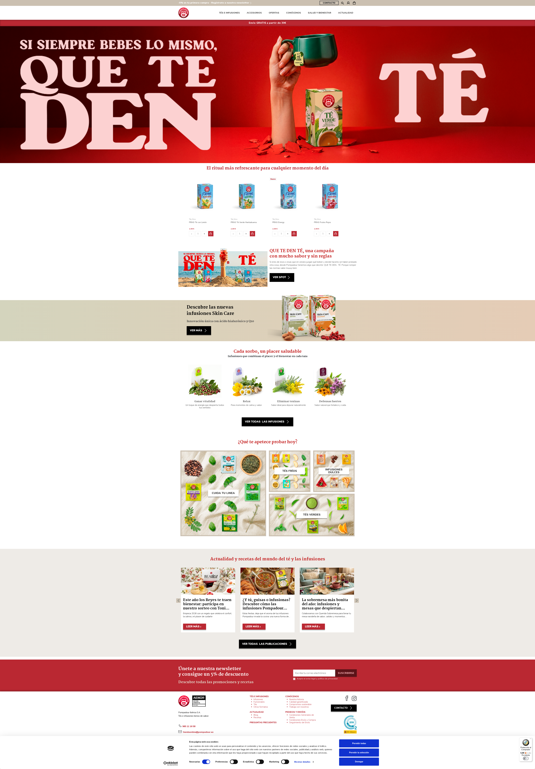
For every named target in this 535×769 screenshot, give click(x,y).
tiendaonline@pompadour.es (197, 732)
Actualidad (257, 712)
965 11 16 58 (188, 726)
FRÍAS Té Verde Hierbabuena (244, 222)
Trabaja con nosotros (299, 706)
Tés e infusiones (259, 696)
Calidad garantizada (298, 701)
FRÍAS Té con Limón (198, 222)
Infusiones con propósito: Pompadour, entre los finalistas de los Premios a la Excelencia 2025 (325, 606)
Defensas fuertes (330, 401)
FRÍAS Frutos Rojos (322, 222)
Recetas (257, 717)
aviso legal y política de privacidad (322, 678)
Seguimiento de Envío (299, 722)
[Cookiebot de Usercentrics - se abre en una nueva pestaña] (171, 763)
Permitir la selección (359, 752)
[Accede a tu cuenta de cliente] (348, 3)
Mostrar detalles (302, 762)
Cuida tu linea (223, 493)
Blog (256, 715)
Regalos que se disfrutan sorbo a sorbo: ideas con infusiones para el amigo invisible (205, 606)
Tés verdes (311, 514)
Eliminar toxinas (288, 401)
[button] (293, 13)
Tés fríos (289, 471)
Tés (255, 704)
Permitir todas (359, 743)
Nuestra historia (296, 699)
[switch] (234, 762)
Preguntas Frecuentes (263, 722)
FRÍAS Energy (278, 222)
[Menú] (530, 739)
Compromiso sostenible (300, 704)
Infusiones (258, 699)
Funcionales (259, 701)
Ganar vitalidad (204, 401)
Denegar (359, 761)
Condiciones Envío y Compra (302, 720)
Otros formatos (261, 706)
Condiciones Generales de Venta (301, 716)
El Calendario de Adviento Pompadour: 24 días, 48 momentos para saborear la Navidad (267, 606)
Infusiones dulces (333, 471)
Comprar (210, 233)
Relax (247, 401)
